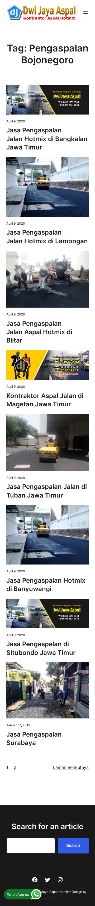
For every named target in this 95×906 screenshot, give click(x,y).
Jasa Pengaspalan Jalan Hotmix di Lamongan (47, 237)
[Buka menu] (85, 12)
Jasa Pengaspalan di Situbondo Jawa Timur (41, 648)
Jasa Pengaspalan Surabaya (34, 739)
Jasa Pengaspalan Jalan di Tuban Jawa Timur (46, 491)
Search (73, 845)
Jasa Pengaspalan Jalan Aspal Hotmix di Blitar (39, 332)
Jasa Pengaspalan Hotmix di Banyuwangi (46, 585)
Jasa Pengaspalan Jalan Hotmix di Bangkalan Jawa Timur (47, 138)
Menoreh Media (47, 897)
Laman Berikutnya (71, 767)
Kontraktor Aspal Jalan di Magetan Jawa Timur (44, 400)
